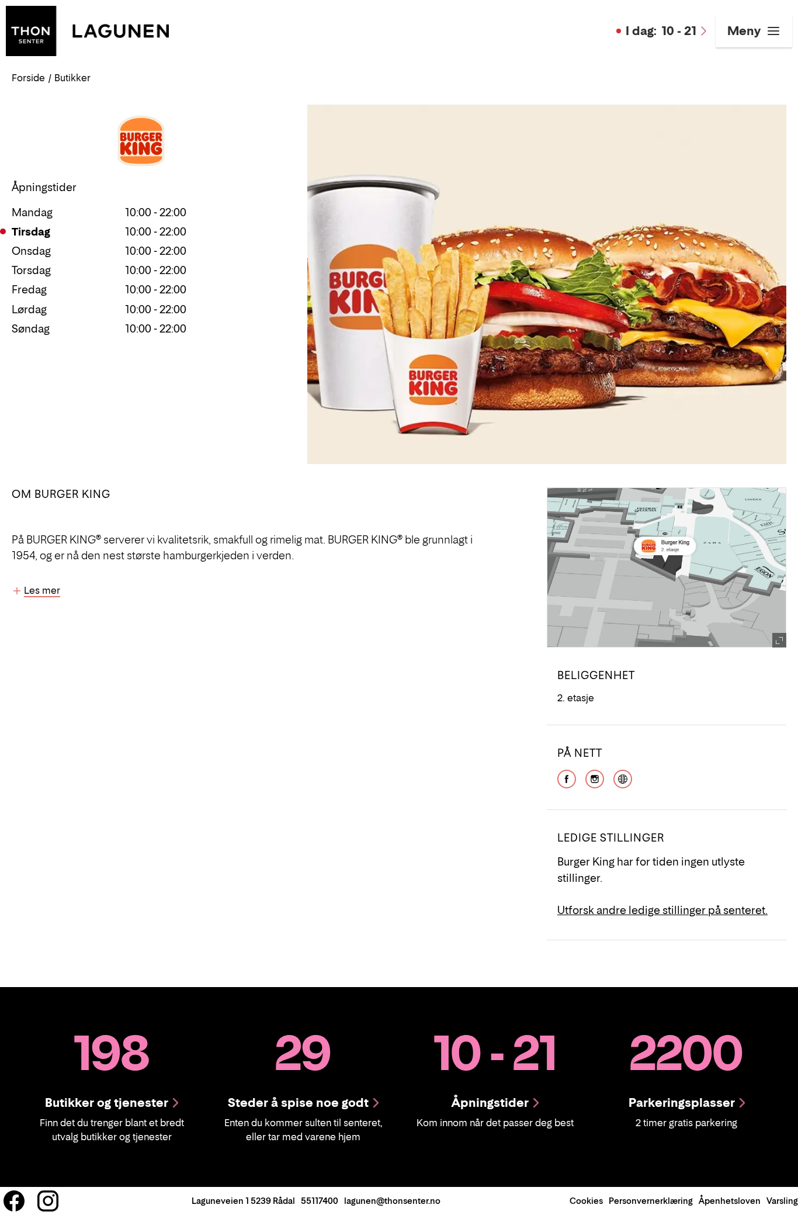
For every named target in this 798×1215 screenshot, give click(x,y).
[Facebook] (566, 777)
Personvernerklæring (651, 1201)
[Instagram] (594, 777)
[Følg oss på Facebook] (14, 1201)
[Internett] (622, 777)
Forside (28, 78)
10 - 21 (661, 31)
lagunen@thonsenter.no (392, 1201)
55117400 (319, 1201)
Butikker (72, 78)
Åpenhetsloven (730, 1201)
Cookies (586, 1201)
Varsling (782, 1201)
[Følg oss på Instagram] (48, 1201)
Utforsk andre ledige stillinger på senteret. (662, 910)
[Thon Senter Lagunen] (87, 30)
